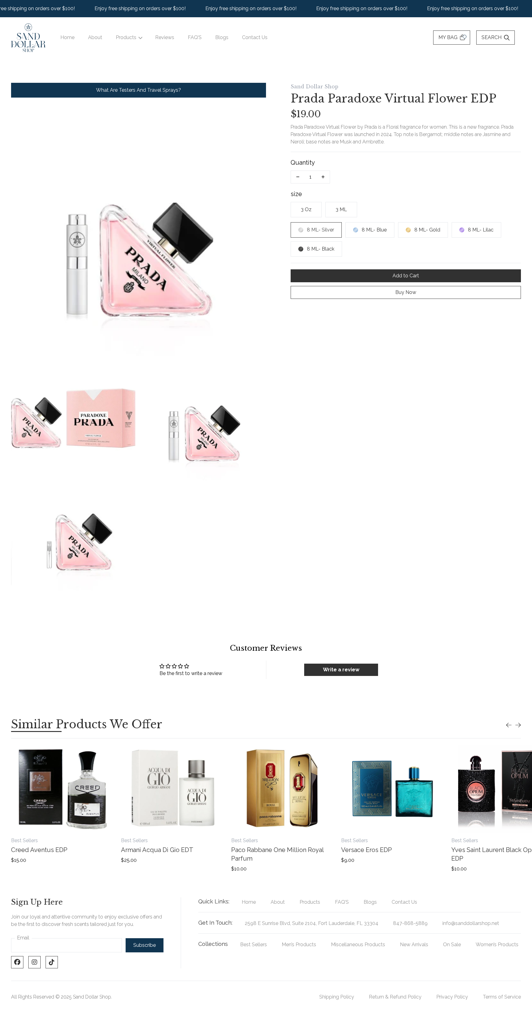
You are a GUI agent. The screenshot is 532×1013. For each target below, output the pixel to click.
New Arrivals (414, 944)
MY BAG (447, 37)
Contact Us (255, 37)
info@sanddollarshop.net (470, 923)
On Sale (452, 944)
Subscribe (144, 945)
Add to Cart (406, 276)
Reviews (164, 37)
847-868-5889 (410, 923)
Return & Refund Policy (395, 997)
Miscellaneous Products (358, 944)
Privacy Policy (452, 997)
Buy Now (405, 292)
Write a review (341, 670)
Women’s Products (497, 944)
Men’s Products (299, 944)
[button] (509, 725)
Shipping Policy (336, 997)
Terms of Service (502, 997)
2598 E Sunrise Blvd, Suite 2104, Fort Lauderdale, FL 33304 (311, 923)
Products (126, 37)
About (95, 37)
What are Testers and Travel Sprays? (138, 90)
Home (67, 37)
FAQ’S (195, 37)
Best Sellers (253, 944)
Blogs (221, 37)
